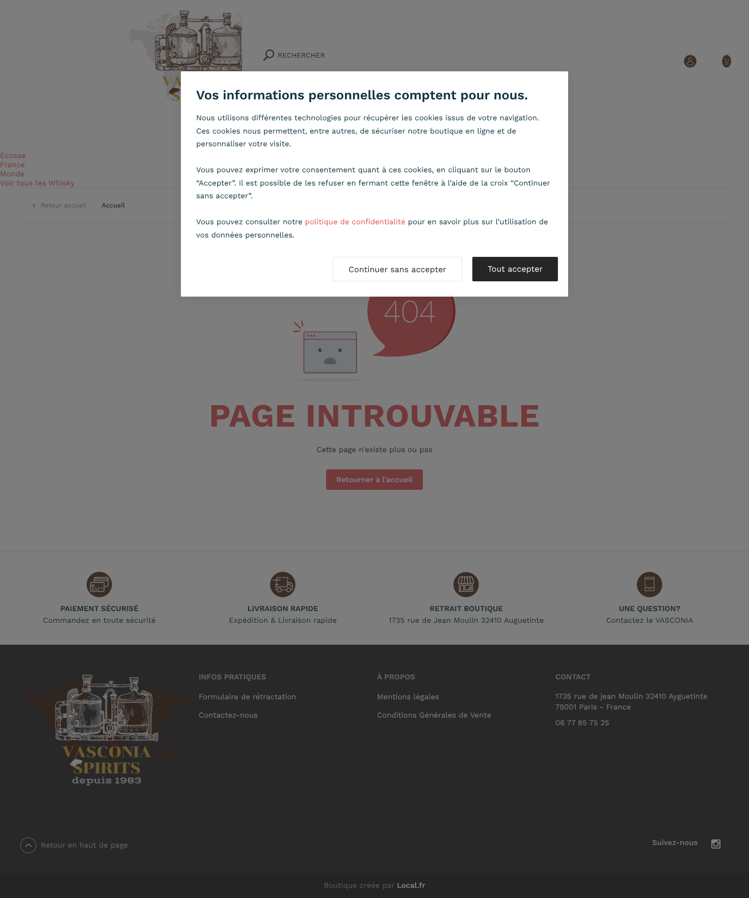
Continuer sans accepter (397, 269)
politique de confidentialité (355, 221)
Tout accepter (515, 269)
